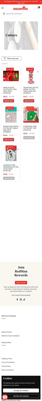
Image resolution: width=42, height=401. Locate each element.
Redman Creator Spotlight (10, 336)
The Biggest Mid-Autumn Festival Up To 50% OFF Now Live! (21, 2)
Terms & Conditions (8, 362)
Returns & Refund (8, 370)
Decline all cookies (21, 396)
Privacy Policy (6, 366)
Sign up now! (21, 283)
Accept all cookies (21, 390)
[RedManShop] (20, 8)
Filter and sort (13, 58)
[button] (38, 8)
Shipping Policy (7, 358)
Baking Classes (7, 332)
